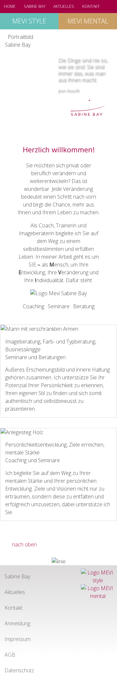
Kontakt (91, 6)
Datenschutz (19, 670)
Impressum (18, 639)
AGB (10, 654)
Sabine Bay (35, 6)
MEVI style (29, 21)
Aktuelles (63, 6)
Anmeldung (17, 623)
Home (10, 6)
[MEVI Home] (87, 109)
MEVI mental (88, 21)
